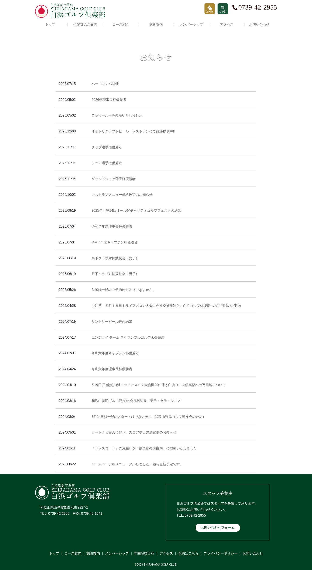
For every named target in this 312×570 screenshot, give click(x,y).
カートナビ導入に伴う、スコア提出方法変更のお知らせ (133, 432)
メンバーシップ (191, 24)
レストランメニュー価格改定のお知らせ (122, 194)
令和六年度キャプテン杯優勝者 (115, 353)
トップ (50, 24)
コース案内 (72, 553)
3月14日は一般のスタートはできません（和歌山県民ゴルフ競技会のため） (148, 416)
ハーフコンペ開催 (105, 84)
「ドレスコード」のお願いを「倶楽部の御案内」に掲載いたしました (144, 448)
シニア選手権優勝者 (106, 163)
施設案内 (156, 24)
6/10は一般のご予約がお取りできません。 (123, 290)
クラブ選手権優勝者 (106, 147)
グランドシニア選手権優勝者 (113, 179)
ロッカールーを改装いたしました (116, 115)
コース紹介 (120, 24)
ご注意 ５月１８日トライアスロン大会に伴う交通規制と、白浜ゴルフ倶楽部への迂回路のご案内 (166, 305)
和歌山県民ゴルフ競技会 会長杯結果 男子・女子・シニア (136, 401)
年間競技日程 (144, 553)
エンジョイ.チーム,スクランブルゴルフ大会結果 (127, 337)
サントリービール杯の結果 (111, 321)
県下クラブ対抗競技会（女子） (115, 258)
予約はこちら (188, 553)
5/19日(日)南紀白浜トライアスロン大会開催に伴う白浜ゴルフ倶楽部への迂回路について (158, 385)
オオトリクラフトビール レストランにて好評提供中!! (133, 131)
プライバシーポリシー (221, 553)
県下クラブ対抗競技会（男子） (115, 274)
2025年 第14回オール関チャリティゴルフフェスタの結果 (136, 210)
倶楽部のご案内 (85, 24)
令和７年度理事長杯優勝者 (111, 226)
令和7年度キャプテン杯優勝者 (114, 242)
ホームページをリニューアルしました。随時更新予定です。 (137, 464)
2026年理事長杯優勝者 (108, 99)
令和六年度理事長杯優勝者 (111, 369)
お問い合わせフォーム (218, 527)
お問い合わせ (259, 24)
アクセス (226, 24)
